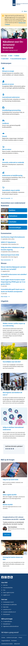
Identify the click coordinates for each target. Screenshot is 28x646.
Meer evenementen (6, 260)
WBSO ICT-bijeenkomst (8, 242)
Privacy (20, 637)
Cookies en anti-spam (11, 637)
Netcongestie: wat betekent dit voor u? (12, 394)
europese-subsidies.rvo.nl (9, 612)
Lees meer (7, 534)
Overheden (12, 222)
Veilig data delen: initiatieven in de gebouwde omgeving (13, 249)
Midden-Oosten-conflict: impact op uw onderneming (14, 325)
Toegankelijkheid (5, 640)
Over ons (5, 585)
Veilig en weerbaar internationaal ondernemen (13, 428)
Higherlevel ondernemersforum (11, 626)
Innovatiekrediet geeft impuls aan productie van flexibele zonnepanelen (13, 290)
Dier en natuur (6, 149)
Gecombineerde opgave (18, 59)
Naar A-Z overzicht (5, 198)
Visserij (4, 136)
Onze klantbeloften (8, 587)
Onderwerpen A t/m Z (8, 602)
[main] (14, 293)
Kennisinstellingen (15, 228)
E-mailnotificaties (7, 621)
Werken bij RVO (8, 505)
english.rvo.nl (6, 595)
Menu (25, 11)
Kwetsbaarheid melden (7, 643)
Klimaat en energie (8, 71)
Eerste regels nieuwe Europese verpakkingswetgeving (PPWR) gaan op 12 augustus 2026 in (13, 282)
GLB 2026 (5, 59)
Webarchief (17, 643)
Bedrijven (12, 210)
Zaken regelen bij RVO (10, 495)
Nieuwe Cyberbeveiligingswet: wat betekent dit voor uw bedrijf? (13, 268)
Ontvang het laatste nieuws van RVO (13, 558)
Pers (4, 590)
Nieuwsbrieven (6, 624)
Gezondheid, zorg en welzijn (11, 190)
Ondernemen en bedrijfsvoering (12, 175)
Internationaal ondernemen (11, 97)
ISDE (10, 56)
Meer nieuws (4, 296)
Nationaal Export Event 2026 (10, 255)
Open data (5, 607)
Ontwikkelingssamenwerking (11, 110)
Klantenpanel (6, 614)
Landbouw (5, 123)
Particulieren (13, 216)
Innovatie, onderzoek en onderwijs (13, 162)
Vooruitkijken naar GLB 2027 (12, 362)
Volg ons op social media (10, 479)
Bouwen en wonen (8, 84)
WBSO (17, 56)
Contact (3, 637)
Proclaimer (14, 640)
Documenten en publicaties (10, 604)
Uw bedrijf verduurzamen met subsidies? (14, 274)
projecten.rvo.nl (7, 609)
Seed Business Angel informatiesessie (13, 237)
